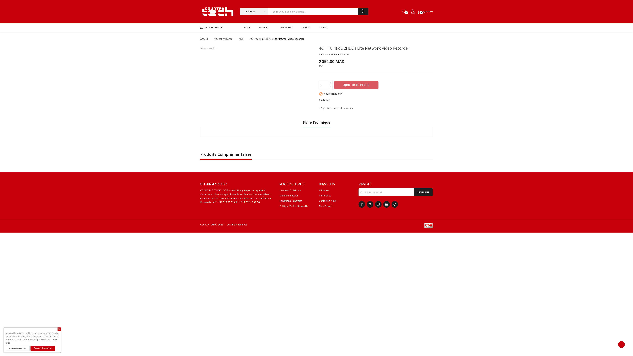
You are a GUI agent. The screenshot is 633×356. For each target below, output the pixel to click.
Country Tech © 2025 (211, 224)
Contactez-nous (327, 200)
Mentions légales (288, 195)
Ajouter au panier (356, 85)
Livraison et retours (290, 190)
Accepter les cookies (43, 348)
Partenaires (325, 195)
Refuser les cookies (17, 348)
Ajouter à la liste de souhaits (337, 108)
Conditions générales (290, 200)
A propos (324, 190)
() (404, 11)
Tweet (340, 100)
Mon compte (326, 206)
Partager (334, 100)
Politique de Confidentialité (293, 206)
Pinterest (345, 100)
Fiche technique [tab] (316, 122)
